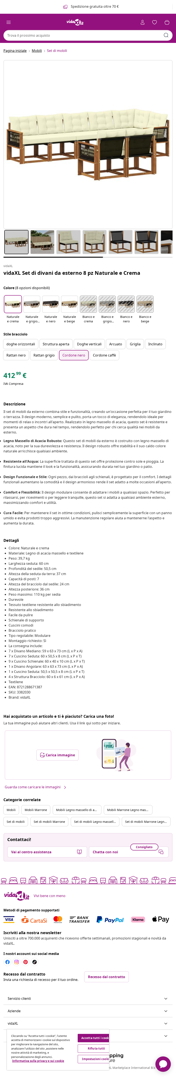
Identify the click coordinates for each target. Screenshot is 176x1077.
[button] (12, 310)
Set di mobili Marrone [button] (49, 822)
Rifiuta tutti (96, 1048)
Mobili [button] (11, 810)
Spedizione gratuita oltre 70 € (94, 6)
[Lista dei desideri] (154, 22)
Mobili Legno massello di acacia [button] (78, 810)
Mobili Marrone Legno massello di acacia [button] (129, 810)
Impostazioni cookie (96, 1059)
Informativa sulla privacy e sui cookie (38, 1061)
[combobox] (88, 35)
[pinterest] (25, 962)
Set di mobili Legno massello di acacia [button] (96, 822)
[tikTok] (34, 962)
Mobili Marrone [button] (36, 810)
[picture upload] (116, 755)
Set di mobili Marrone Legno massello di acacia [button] (147, 822)
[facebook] (7, 962)
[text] (14, 376)
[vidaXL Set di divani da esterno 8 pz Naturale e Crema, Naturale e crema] (88, 144)
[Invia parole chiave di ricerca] (166, 35)
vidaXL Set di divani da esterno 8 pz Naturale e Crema (71, 272)
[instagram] (16, 962)
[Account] (142, 22)
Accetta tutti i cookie (96, 1038)
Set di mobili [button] (16, 822)
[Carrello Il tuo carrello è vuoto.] (167, 22)
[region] (58, 1049)
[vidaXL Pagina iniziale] (75, 22)
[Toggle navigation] (8, 22)
